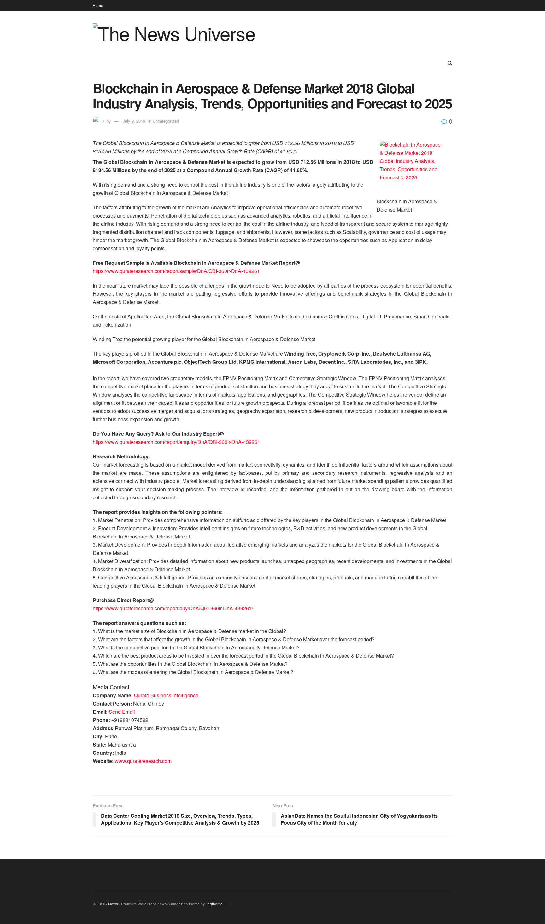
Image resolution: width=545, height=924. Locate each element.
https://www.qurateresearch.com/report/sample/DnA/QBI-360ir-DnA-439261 (176, 271)
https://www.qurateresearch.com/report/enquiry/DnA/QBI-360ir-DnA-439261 (176, 441)
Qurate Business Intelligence (166, 695)
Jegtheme (214, 903)
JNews (112, 903)
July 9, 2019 (134, 121)
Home (98, 5)
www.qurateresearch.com (143, 760)
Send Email (122, 711)
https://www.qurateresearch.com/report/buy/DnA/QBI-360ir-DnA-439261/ (173, 608)
